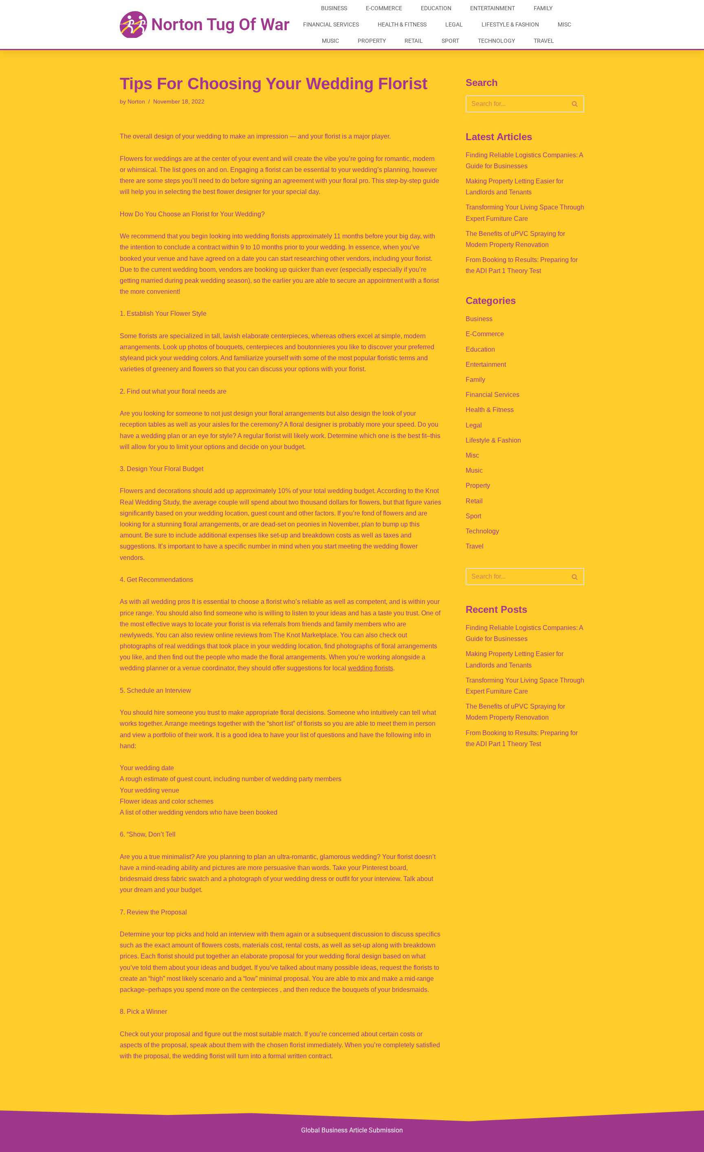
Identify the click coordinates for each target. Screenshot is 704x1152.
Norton (136, 101)
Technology (496, 40)
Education (436, 8)
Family (543, 8)
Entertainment (492, 8)
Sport (450, 40)
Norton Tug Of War (220, 24)
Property (372, 40)
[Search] (575, 103)
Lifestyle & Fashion (510, 24)
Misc (564, 24)
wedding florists (370, 668)
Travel (544, 40)
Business (334, 8)
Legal (454, 24)
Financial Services (331, 24)
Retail (414, 40)
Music (330, 40)
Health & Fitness (402, 24)
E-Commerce (384, 8)
